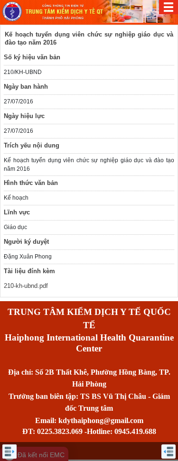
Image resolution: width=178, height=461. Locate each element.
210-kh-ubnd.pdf (26, 285)
